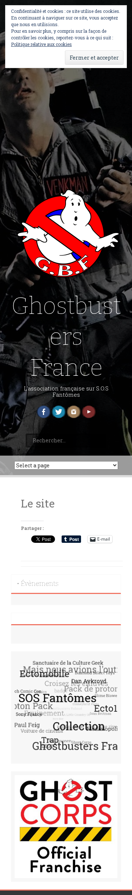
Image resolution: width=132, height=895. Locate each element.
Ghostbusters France (66, 337)
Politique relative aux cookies (41, 44)
